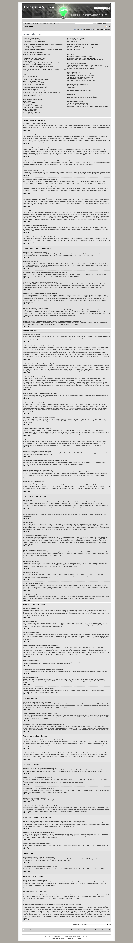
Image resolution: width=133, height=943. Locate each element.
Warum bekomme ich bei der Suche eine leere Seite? (80, 77)
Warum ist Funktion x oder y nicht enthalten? (78, 104)
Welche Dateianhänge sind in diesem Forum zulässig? (81, 96)
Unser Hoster (76, 21)
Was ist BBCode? (27, 101)
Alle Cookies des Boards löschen (86, 929)
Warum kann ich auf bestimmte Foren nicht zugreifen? (36, 86)
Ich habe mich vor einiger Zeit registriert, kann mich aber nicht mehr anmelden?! (43, 49)
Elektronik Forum (51, 21)
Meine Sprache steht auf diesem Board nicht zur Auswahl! (37, 64)
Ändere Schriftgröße (108, 26)
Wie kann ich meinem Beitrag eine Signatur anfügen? (36, 79)
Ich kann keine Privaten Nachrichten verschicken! (79, 56)
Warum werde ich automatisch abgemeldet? (34, 43)
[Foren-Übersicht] (39, 10)
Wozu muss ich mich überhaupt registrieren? (34, 41)
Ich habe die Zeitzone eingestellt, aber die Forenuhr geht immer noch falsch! (42, 63)
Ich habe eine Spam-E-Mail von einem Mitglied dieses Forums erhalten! (85, 59)
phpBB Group (63, 882)
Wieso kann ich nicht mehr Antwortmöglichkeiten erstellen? (37, 82)
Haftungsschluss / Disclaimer (58, 938)
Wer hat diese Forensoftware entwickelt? (77, 103)
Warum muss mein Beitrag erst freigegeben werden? (36, 94)
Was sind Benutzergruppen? (74, 43)
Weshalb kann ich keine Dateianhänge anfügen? (35, 87)
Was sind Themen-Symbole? (30, 113)
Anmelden (107, 29)
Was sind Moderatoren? (73, 41)
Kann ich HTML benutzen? (29, 102)
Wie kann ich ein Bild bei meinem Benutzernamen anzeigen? (38, 66)
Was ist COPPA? (27, 51)
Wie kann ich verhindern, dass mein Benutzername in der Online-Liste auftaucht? (43, 44)
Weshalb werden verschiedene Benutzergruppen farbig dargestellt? (84, 47)
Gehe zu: (70, 924)
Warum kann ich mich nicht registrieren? (33, 52)
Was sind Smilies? (27, 104)
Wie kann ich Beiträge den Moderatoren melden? (35, 90)
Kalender (78, 29)
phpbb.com (26, 895)
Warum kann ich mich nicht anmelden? (32, 39)
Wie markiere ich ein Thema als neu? (32, 95)
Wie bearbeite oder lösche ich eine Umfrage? (34, 84)
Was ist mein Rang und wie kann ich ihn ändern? (35, 67)
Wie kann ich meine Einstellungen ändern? (33, 59)
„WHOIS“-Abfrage (64, 907)
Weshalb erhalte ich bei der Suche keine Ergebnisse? (80, 75)
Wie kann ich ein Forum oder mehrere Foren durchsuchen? (82, 74)
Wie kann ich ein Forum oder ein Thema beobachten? (80, 89)
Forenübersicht (28, 929)
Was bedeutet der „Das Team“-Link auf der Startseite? (81, 51)
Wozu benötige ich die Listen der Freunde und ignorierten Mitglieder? (84, 65)
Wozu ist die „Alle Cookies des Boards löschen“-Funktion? (37, 54)
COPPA (37, 183)
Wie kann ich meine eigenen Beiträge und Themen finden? (81, 80)
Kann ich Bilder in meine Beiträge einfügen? (33, 105)
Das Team (74, 929)
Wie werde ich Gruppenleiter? (74, 46)
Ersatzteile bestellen (64, 21)
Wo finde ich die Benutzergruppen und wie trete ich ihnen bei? (82, 44)
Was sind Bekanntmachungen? (30, 109)
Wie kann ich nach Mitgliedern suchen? (77, 78)
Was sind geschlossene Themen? (31, 112)
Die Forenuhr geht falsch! (29, 61)
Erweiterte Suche (105, 9)
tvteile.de (85, 21)
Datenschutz (78, 938)
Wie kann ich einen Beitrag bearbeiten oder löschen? (36, 78)
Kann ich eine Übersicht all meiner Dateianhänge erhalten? (82, 97)
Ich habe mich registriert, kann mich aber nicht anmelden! (37, 47)
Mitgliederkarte (86, 29)
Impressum (70, 938)
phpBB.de (47, 885)
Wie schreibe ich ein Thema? (30, 76)
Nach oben (27, 131)
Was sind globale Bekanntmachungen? (32, 107)
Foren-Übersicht (29, 26)
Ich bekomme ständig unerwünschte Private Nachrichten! (81, 58)
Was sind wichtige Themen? (30, 110)
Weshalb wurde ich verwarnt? (30, 89)
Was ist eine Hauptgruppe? (74, 49)
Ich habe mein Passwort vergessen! (32, 46)
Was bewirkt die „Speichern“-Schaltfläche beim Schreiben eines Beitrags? (41, 92)
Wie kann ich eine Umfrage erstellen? (32, 81)
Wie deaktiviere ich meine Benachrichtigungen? (79, 90)
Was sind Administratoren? (74, 39)
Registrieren (100, 29)
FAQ (93, 29)
